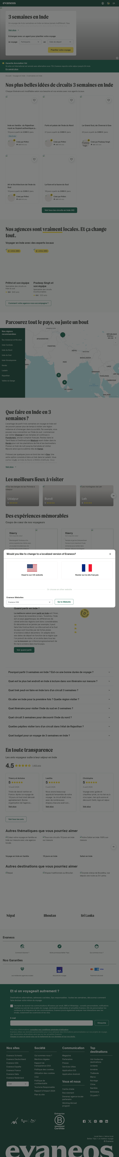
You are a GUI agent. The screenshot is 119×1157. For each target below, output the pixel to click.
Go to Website (64, 602)
